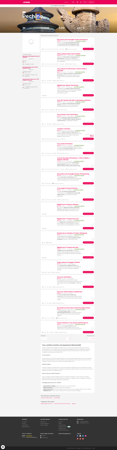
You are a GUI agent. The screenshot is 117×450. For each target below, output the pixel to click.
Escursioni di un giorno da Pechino (62, 403)
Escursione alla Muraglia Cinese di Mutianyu (31, 57)
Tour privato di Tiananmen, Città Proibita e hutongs (31, 80)
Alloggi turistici (62, 428)
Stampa (24, 423)
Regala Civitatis (25, 426)
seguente (89, 338)
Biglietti (74, 403)
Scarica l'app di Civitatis (46, 433)
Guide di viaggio (44, 425)
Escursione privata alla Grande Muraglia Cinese (30, 68)
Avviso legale (78, 448)
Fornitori (60, 421)
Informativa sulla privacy (86, 448)
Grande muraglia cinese (46, 397)
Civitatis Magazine (44, 423)
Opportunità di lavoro (63, 430)
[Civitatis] (26, 2)
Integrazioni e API (62, 426)
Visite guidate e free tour (47, 403)
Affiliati (60, 423)
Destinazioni (43, 421)
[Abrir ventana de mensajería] (3, 447)
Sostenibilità (25, 425)
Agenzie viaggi (62, 425)
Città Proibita (57, 397)
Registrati (91, 2)
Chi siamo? (24, 421)
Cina (24, 12)
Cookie (93, 448)
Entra (85, 2)
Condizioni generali (71, 448)
